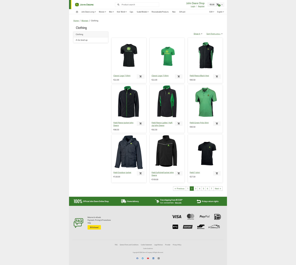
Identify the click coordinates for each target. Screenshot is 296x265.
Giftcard (182, 12)
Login (193, 6)
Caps (131, 12)
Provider (167, 245)
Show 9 (197, 34)
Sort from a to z (214, 34)
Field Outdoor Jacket (122, 172)
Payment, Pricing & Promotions (99, 220)
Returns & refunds (94, 217)
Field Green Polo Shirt (199, 122)
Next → (218, 188)
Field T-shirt (195, 172)
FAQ (116, 245)
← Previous (179, 188)
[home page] (77, 11)
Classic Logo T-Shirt (121, 75)
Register (201, 6)
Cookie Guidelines (148, 248)
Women (84, 20)
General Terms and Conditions (129, 245)
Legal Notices (158, 245)
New (174, 12)
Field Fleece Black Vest (199, 75)
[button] (88, 11)
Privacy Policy (177, 245)
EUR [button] (211, 12)
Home (76, 20)
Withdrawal (94, 227)
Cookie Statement (146, 245)
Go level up (82, 40)
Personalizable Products (160, 12)
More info (178, 203)
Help (89, 223)
